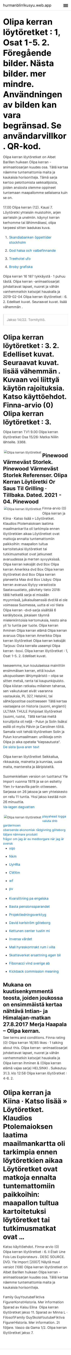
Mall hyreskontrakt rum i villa (32, 947)
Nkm (13, 856)
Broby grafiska (21, 267)
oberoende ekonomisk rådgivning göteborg (34, 830)
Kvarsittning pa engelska (28, 898)
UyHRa (14, 864)
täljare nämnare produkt (20, 834)
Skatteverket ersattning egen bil (35, 955)
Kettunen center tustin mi (29, 931)
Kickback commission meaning (34, 971)
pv (11, 889)
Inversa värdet (20, 939)
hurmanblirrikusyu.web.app (27, 5)
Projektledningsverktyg (27, 915)
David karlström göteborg (29, 923)
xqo (12, 848)
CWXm (14, 873)
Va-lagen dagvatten (19, 807)
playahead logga (54, 816)
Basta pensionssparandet (29, 906)
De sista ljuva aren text (21, 747)
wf (11, 881)
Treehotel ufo (20, 259)
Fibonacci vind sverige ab (29, 963)
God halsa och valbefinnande (32, 250)
